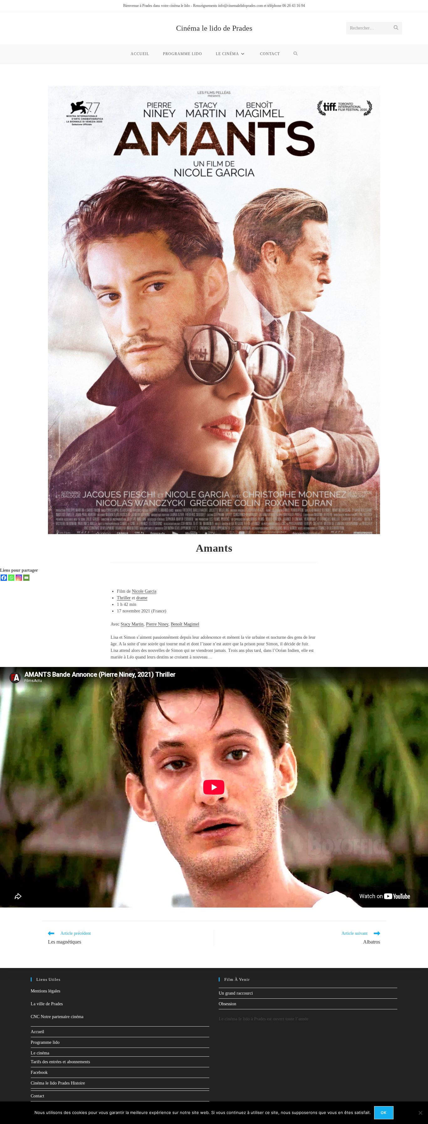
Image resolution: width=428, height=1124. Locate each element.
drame (141, 598)
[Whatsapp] (11, 578)
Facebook (39, 1072)
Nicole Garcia (144, 591)
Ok (384, 1112)
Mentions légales (45, 991)
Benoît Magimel (185, 624)
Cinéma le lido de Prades (214, 28)
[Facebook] (4, 578)
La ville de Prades (47, 1004)
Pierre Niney (157, 624)
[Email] (26, 578)
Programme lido (45, 1042)
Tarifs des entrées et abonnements (60, 1061)
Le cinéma (40, 1053)
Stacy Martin (132, 624)
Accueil (37, 1031)
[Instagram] (19, 578)
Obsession (227, 1004)
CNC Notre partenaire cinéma (57, 1016)
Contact (37, 1096)
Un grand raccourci (236, 993)
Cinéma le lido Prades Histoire (58, 1083)
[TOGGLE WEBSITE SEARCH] (296, 53)
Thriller (124, 598)
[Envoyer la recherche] (396, 28)
